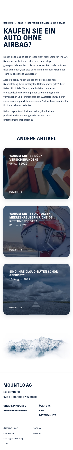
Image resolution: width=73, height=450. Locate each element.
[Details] (36, 173)
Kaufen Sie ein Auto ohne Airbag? (46, 23)
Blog (20, 23)
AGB (41, 410)
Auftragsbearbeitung (13, 438)
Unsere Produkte (14, 405)
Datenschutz (47, 415)
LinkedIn (37, 433)
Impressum (8, 433)
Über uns (8, 23)
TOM (5, 443)
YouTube (37, 428)
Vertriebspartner (15, 410)
